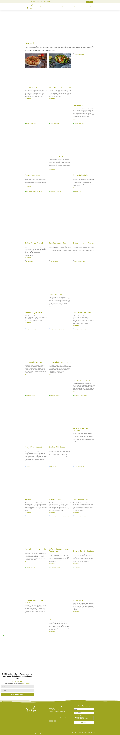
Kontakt (93, 732)
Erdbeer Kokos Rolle (80, 175)
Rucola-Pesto (78, 600)
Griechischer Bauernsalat (82, 380)
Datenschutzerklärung (26, 683)
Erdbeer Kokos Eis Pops (33, 362)
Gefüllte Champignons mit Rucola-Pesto (59, 550)
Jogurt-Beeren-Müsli (56, 619)
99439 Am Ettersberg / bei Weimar (57, 711)
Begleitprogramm (44, 6)
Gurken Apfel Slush (56, 156)
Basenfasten (56, 6)
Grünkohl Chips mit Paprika (83, 243)
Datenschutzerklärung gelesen (82, 718)
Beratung (76, 6)
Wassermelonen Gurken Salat (60, 87)
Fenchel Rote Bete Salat (82, 313)
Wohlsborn (51, 708)
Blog (91, 6)
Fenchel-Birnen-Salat (80, 500)
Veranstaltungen (66, 6)
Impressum (80, 732)
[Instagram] (52, 721)
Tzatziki (28, 500)
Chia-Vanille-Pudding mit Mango (34, 601)
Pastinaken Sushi (55, 294)
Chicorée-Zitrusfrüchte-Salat (83, 551)
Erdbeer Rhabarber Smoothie (60, 362)
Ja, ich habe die (82, 718)
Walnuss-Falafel (55, 500)
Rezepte (85, 6)
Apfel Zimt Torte (31, 87)
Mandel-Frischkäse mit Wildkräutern (33, 448)
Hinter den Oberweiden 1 (54, 710)
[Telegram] (55, 721)
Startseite (74, 732)
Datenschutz (87, 732)
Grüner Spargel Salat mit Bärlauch (34, 244)
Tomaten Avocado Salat (57, 243)
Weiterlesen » (28, 98)
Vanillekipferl (78, 106)
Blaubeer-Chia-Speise (57, 447)
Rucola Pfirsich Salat (32, 175)
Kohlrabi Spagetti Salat (33, 313)
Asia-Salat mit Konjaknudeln (35, 549)
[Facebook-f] (50, 721)
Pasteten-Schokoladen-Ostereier (81, 429)
